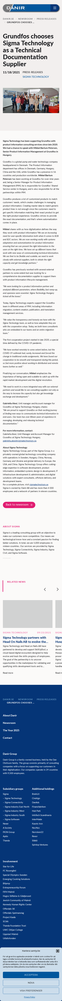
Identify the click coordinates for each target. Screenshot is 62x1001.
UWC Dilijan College (13, 930)
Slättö (34, 841)
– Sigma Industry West (13, 811)
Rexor (34, 836)
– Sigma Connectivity (13, 802)
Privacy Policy (29, 997)
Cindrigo (36, 798)
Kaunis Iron (37, 824)
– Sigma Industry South (14, 815)
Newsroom (9, 722)
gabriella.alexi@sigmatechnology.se (19, 441)
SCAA (5, 921)
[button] (57, 951)
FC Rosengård (9, 871)
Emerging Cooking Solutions (16, 879)
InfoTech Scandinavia (41, 815)
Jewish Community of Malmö (17, 900)
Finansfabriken (39, 807)
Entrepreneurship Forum (14, 888)
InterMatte (37, 819)
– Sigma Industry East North (16, 807)
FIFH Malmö (9, 892)
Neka (31, 982)
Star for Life (8, 867)
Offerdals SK (9, 909)
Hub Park (36, 811)
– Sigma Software (11, 819)
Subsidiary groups (13, 788)
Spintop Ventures (40, 845)
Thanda (6, 841)
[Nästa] (57, 589)
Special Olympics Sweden (15, 875)
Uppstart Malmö (10, 934)
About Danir (10, 715)
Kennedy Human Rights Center (17, 905)
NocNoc (36, 828)
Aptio (5, 836)
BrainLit (35, 794)
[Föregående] (44, 589)
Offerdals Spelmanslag (13, 913)
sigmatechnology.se (39, 485)
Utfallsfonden (9, 938)
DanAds (35, 802)
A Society (7, 828)
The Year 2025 (11, 730)
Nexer (6, 824)
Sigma (6, 794)
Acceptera (31, 974)
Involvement (10, 861)
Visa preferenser (31, 990)
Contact (7, 737)
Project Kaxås (9, 917)
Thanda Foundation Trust (14, 926)
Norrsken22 (37, 832)
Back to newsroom (17, 504)
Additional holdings (43, 788)
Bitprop (6, 883)
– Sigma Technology (12, 798)
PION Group (9, 832)
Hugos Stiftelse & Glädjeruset (17, 896)
